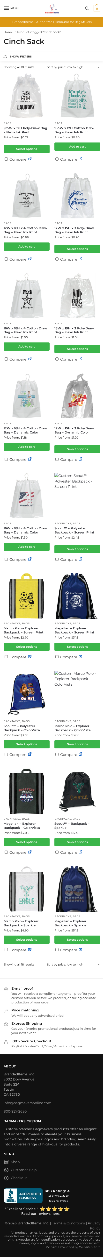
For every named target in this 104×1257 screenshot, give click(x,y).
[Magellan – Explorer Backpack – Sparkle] (77, 889)
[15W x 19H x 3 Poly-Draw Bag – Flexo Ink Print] (77, 296)
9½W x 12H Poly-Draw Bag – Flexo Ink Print (25, 130)
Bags (7, 123)
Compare (17, 159)
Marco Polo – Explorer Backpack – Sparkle (21, 923)
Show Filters (21, 56)
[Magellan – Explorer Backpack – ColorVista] (27, 791)
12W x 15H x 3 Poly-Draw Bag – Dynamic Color (74, 430)
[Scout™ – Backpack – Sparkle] (77, 791)
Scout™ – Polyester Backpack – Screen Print (74, 530)
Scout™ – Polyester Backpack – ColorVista (22, 728)
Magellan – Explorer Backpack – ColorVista (22, 826)
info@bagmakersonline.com (28, 1103)
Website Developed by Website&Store (73, 1247)
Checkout (19, 1178)
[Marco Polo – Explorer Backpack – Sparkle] (27, 889)
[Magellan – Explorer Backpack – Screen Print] (77, 596)
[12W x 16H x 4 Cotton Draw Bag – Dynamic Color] (27, 396)
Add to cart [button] (77, 146)
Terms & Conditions (68, 1223)
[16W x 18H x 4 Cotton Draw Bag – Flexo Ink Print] (27, 296)
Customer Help (24, 1170)
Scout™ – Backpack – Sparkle (71, 826)
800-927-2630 (15, 1111)
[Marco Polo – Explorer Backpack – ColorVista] (77, 694)
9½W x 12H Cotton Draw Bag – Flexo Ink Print (74, 130)
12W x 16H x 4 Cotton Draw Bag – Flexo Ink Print (25, 230)
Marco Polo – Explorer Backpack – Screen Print (24, 630)
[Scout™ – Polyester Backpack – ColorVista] (27, 694)
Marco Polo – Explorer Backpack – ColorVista (72, 728)
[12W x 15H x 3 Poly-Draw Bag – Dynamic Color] (77, 396)
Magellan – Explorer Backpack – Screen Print (74, 630)
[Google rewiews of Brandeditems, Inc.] (52, 1211)
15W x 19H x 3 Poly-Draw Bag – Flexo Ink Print (74, 330)
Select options (26, 149)
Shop (15, 1162)
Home (8, 32)
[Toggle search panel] (87, 8)
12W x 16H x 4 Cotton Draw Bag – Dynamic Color (25, 430)
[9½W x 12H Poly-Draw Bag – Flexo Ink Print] (27, 96)
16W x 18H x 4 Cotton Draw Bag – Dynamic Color (25, 530)
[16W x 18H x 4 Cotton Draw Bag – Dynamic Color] (27, 496)
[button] (96, 8)
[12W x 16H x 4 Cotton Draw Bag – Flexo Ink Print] (27, 196)
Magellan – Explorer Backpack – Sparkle (70, 923)
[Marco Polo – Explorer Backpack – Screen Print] (27, 596)
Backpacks (62, 523)
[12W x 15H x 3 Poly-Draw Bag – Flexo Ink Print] (77, 196)
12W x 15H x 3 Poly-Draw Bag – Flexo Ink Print (74, 230)
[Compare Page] (29, 159)
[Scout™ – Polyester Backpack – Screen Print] (77, 496)
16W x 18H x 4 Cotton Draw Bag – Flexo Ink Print (25, 330)
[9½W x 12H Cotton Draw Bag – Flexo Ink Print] (77, 96)
